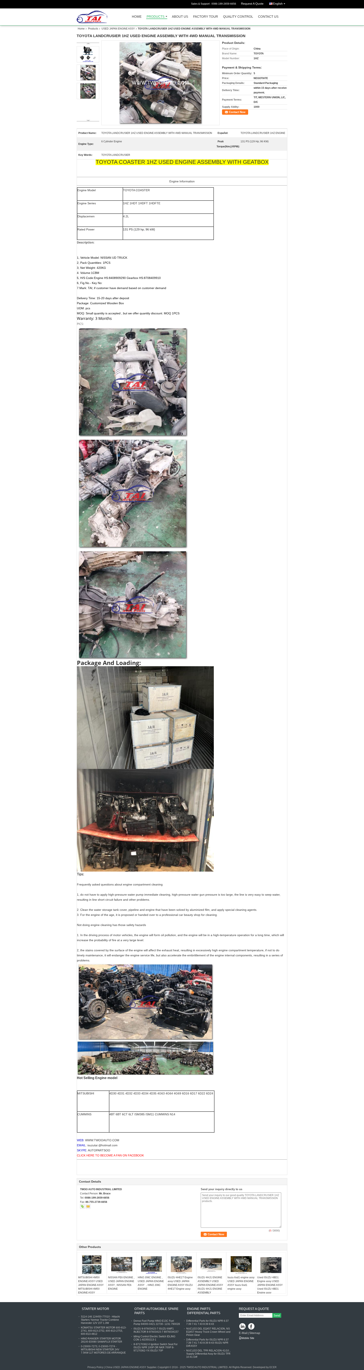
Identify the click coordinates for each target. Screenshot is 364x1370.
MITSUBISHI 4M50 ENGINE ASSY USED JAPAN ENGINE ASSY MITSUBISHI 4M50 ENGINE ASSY (91, 1285)
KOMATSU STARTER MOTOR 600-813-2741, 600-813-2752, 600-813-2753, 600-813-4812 (103, 1330)
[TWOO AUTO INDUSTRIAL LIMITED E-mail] (88, 1206)
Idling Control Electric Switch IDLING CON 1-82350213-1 (154, 1338)
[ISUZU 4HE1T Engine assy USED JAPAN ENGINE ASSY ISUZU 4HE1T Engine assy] (181, 1265)
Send (277, 1315)
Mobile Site (247, 1338)
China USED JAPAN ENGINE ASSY (125, 1367)
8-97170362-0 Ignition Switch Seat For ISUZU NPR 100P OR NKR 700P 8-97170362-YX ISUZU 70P (156, 1347)
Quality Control (238, 16)
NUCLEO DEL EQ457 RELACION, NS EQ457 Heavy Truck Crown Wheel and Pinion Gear (208, 1331)
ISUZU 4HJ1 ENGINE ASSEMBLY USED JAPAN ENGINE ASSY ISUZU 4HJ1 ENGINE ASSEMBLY (210, 1285)
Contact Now (237, 112)
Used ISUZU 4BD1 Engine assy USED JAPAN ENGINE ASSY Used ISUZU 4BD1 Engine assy (270, 1285)
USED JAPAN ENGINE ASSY (118, 28)
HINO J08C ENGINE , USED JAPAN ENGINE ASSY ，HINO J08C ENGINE (151, 1283)
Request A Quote (252, 3)
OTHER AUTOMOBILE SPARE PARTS (156, 1311)
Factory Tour (205, 16)
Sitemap (254, 1333)
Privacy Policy (95, 1367)
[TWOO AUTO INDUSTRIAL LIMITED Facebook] (251, 1326)
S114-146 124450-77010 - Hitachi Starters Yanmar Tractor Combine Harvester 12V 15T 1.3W (100, 1319)
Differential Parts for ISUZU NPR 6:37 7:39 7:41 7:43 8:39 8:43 (207, 1322)
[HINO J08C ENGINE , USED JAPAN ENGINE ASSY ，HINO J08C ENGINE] (151, 1265)
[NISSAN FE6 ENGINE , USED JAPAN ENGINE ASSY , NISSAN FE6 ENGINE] (121, 1265)
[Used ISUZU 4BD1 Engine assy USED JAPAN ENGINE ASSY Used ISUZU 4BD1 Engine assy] (271, 1265)
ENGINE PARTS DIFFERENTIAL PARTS (203, 1311)
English (278, 3)
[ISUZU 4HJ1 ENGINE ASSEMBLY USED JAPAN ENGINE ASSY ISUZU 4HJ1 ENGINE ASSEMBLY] (211, 1265)
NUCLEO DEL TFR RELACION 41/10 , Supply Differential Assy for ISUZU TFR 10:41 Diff (208, 1353)
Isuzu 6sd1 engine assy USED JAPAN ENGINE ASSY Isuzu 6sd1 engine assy (241, 1283)
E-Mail (243, 1333)
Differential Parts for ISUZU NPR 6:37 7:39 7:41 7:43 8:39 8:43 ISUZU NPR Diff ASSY (207, 1342)
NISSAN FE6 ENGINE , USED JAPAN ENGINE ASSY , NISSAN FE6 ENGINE (121, 1283)
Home (137, 16)
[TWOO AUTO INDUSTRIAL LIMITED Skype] (82, 1206)
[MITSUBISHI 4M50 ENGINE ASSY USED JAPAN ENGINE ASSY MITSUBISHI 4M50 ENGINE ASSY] (92, 1265)
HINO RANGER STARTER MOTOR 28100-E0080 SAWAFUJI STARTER (101, 1340)
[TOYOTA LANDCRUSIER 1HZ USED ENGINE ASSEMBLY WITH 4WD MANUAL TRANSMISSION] (160, 82)
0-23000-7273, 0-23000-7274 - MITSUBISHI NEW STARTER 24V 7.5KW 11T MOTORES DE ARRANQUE (103, 1349)
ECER (273, 1367)
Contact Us (268, 16)
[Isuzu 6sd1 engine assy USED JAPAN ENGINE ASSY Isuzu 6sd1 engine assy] (241, 1265)
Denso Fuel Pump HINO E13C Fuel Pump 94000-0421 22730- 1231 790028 (157, 1322)
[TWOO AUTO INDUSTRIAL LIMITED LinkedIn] (242, 1326)
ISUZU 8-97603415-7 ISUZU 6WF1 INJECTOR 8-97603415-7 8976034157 (156, 1330)
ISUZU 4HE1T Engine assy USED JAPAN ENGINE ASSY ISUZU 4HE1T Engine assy (180, 1283)
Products (156, 16)
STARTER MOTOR (95, 1309)
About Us (180, 16)
